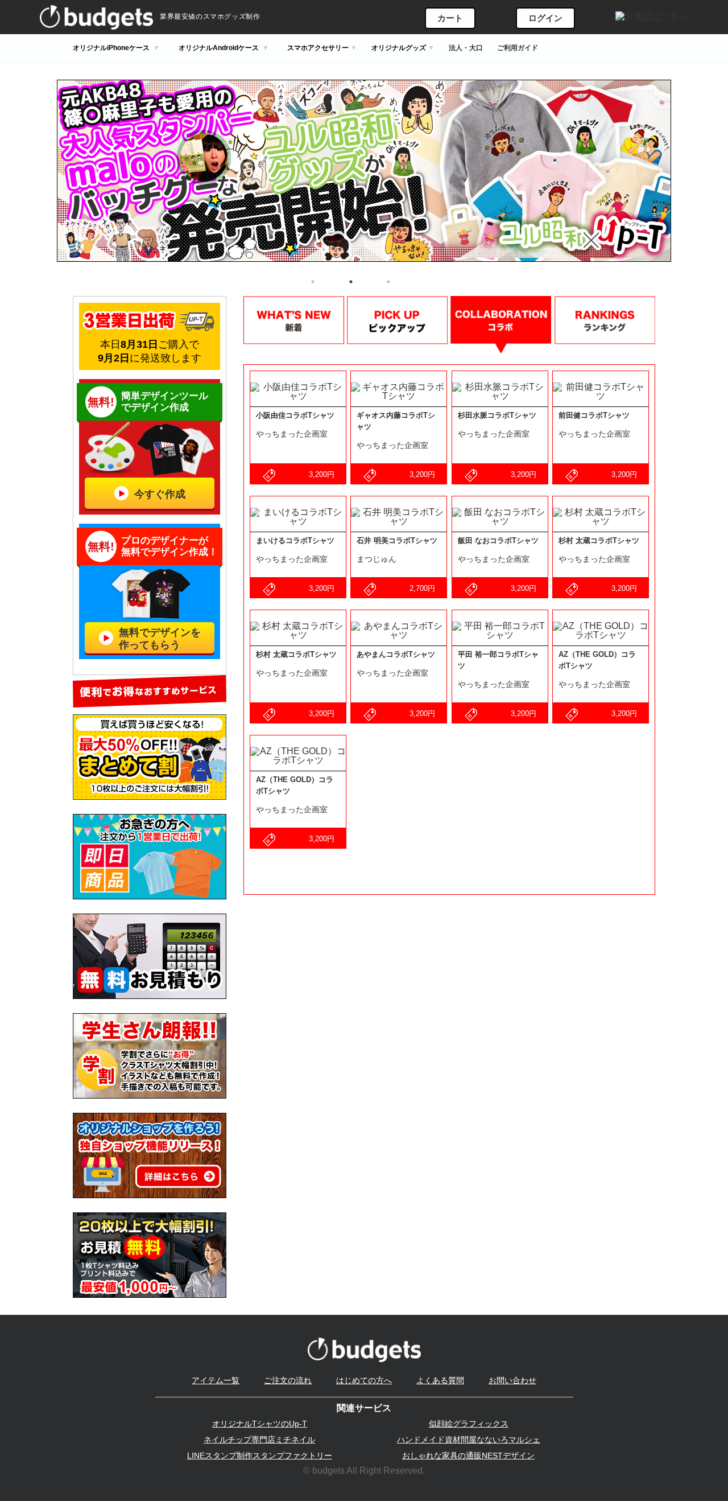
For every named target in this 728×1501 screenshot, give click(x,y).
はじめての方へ (364, 1380)
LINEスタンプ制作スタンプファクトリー (259, 1455)
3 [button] (388, 281)
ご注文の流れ (288, 1380)
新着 (293, 327)
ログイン (545, 18)
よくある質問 (440, 1380)
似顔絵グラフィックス (468, 1423)
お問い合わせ (512, 1380)
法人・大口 (466, 48)
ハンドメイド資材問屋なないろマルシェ (468, 1439)
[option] (364, 171)
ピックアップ (397, 327)
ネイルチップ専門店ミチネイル (259, 1439)
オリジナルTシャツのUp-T (259, 1423)
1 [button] (312, 281)
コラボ (500, 327)
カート (450, 18)
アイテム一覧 (215, 1380)
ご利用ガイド (517, 48)
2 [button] (351, 281)
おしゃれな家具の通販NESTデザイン (468, 1455)
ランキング (605, 327)
